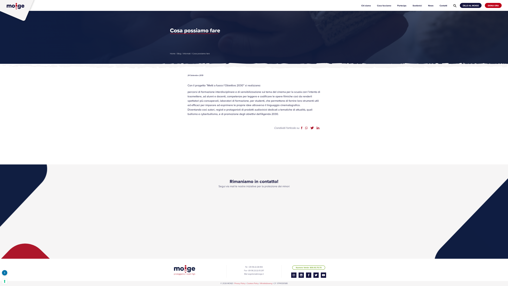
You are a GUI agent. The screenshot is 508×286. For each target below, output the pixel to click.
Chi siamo (366, 5)
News (431, 5)
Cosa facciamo (384, 5)
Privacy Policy (239, 283)
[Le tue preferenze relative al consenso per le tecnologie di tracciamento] (4, 281)
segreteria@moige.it (256, 274)
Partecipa (401, 5)
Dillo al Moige (471, 5)
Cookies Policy (253, 283)
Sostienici (417, 5)
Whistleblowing (266, 283)
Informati (186, 53)
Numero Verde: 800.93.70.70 (309, 267)
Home (172, 53)
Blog (179, 53)
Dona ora (493, 5)
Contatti (443, 5)
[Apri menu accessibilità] (4, 272)
